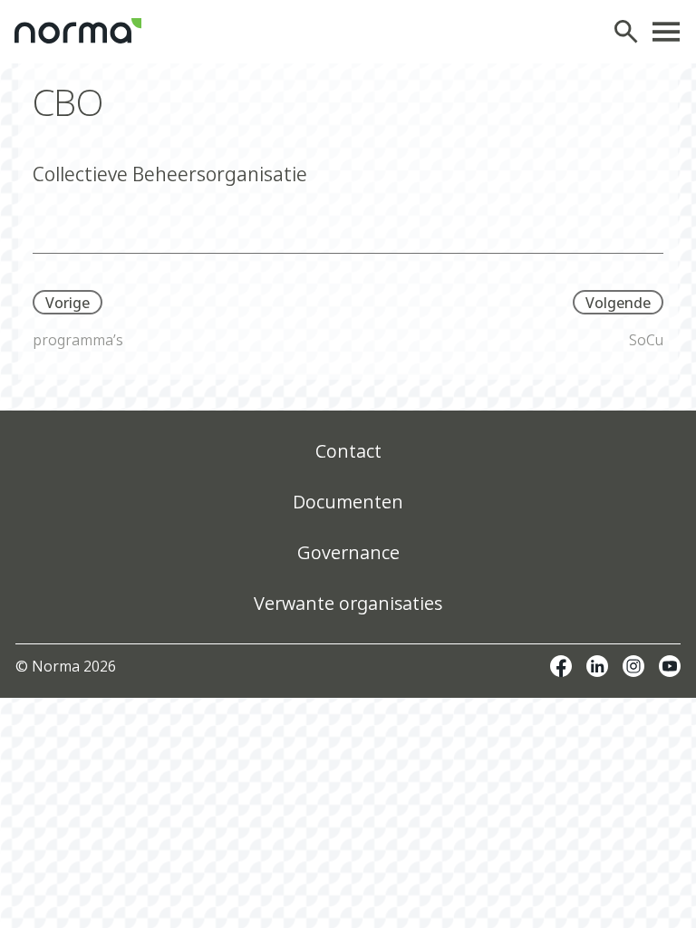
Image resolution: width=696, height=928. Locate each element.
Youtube (670, 666)
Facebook (561, 666)
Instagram (633, 666)
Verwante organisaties (348, 603)
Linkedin (597, 666)
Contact (348, 451)
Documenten (348, 501)
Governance (348, 552)
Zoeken (630, 31)
